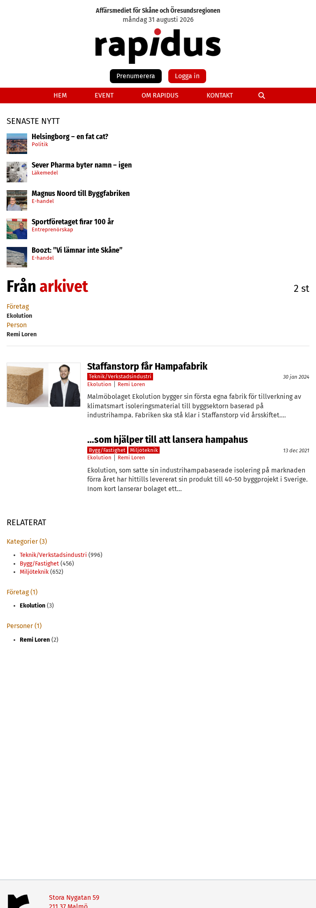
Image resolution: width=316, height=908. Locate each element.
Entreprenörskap (52, 229)
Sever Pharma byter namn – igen (82, 165)
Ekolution (99, 384)
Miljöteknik (144, 450)
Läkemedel (45, 173)
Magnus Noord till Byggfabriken (81, 194)
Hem (60, 95)
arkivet (64, 286)
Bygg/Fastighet (107, 450)
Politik (40, 144)
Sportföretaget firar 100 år (73, 222)
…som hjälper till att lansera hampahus (167, 439)
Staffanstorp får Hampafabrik (147, 366)
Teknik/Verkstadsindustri (120, 376)
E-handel (43, 201)
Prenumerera (135, 76)
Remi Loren (131, 384)
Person (17, 325)
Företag (18, 306)
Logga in (187, 76)
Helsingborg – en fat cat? (70, 137)
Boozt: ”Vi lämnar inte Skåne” (77, 251)
